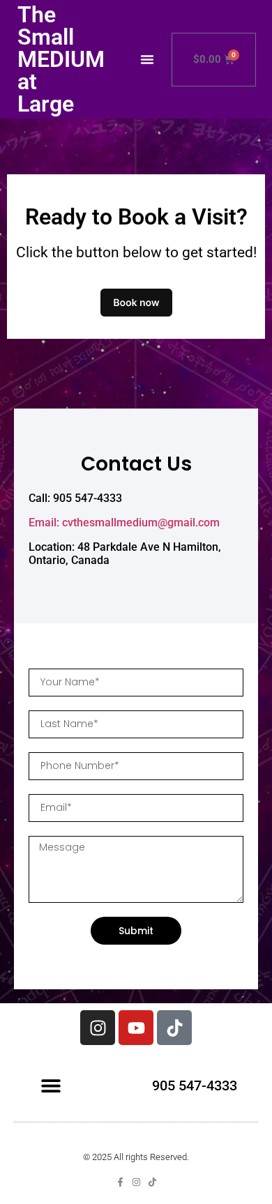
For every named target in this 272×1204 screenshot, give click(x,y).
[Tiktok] (174, 1027)
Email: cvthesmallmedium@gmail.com (124, 522)
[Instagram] (97, 1027)
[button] (147, 59)
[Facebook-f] (120, 1182)
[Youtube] (136, 1027)
